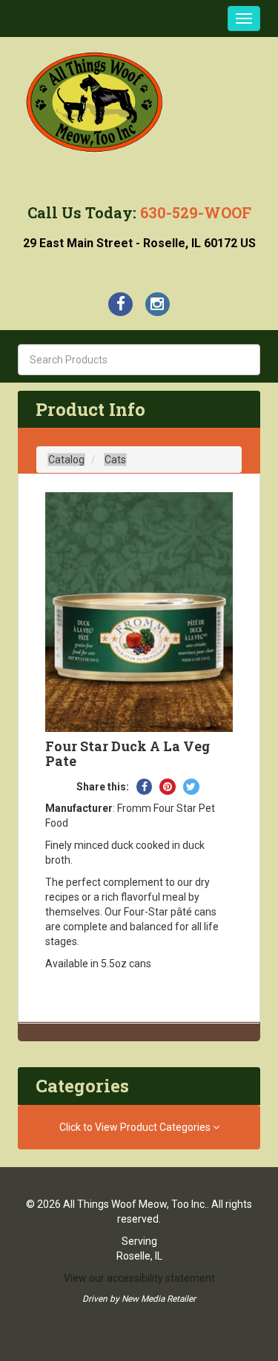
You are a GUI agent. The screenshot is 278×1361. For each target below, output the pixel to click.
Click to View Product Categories (136, 1127)
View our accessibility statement (139, 1278)
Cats (115, 460)
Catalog (66, 460)
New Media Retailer (159, 1299)
